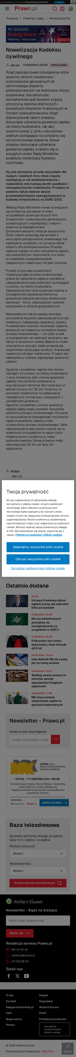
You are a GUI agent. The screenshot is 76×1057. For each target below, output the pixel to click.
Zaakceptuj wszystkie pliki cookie (38, 547)
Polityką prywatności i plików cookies (38, 535)
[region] (38, 528)
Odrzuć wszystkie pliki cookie (38, 559)
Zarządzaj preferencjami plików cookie (38, 568)
